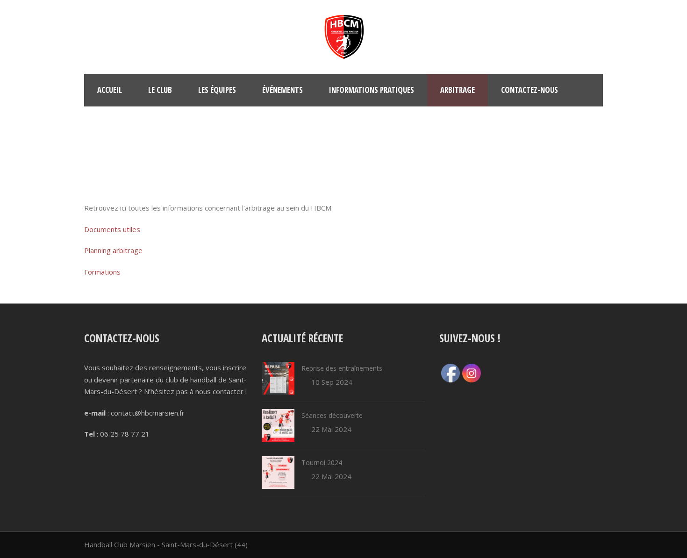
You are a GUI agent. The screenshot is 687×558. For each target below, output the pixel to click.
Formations (102, 271)
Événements (282, 90)
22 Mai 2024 (331, 429)
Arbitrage (457, 90)
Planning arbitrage (113, 250)
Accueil (109, 90)
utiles (130, 229)
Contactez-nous (529, 90)
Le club (160, 90)
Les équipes (217, 90)
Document (100, 229)
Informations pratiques (371, 90)
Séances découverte (332, 415)
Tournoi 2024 (321, 462)
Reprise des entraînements (341, 368)
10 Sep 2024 (331, 382)
